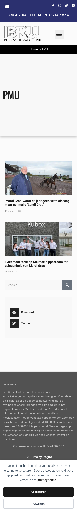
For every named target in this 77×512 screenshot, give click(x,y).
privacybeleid (46, 480)
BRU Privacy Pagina (38, 457)
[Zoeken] (67, 285)
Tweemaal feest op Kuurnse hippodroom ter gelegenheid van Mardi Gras (36, 264)
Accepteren (38, 491)
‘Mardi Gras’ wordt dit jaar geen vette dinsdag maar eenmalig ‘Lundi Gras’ (37, 203)
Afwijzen (39, 503)
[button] (7, 6)
